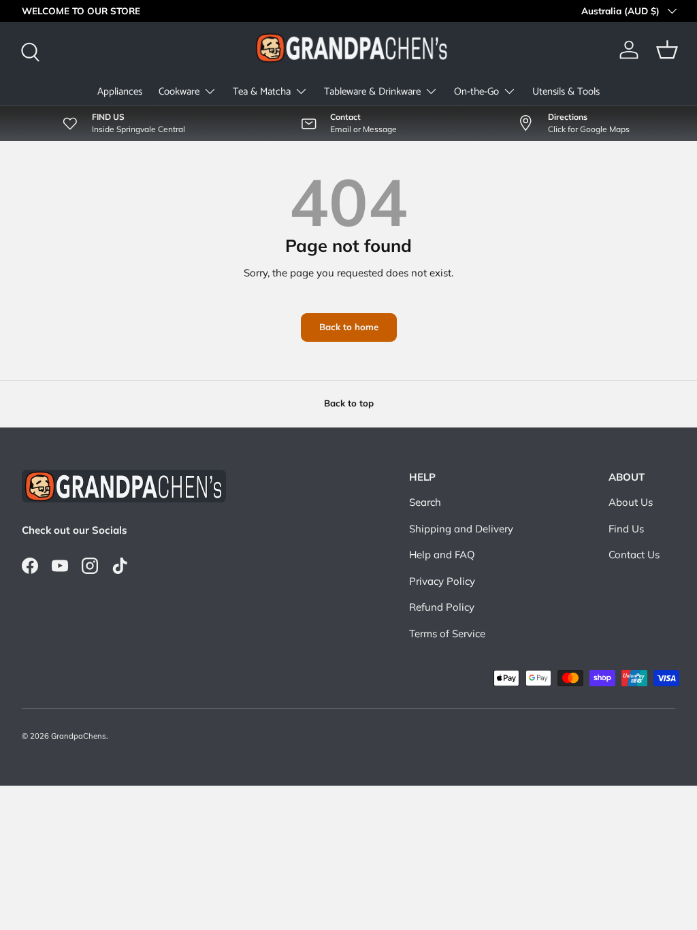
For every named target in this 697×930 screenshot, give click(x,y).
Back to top (349, 403)
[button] (667, 50)
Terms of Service (447, 633)
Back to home (348, 326)
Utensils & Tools (566, 91)
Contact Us (634, 554)
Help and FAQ (442, 554)
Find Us (626, 528)
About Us (631, 502)
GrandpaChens (78, 736)
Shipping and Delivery (461, 528)
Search (425, 502)
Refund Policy (441, 606)
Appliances (119, 91)
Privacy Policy (442, 581)
